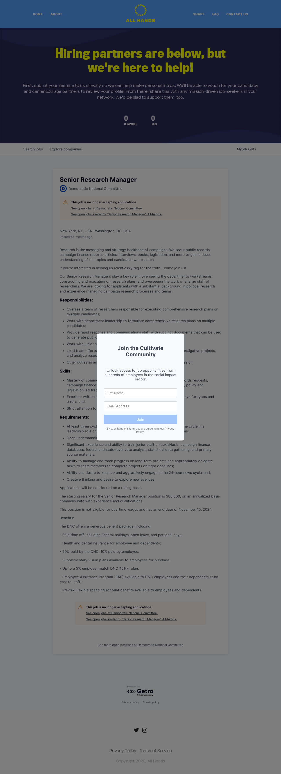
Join (140, 419)
